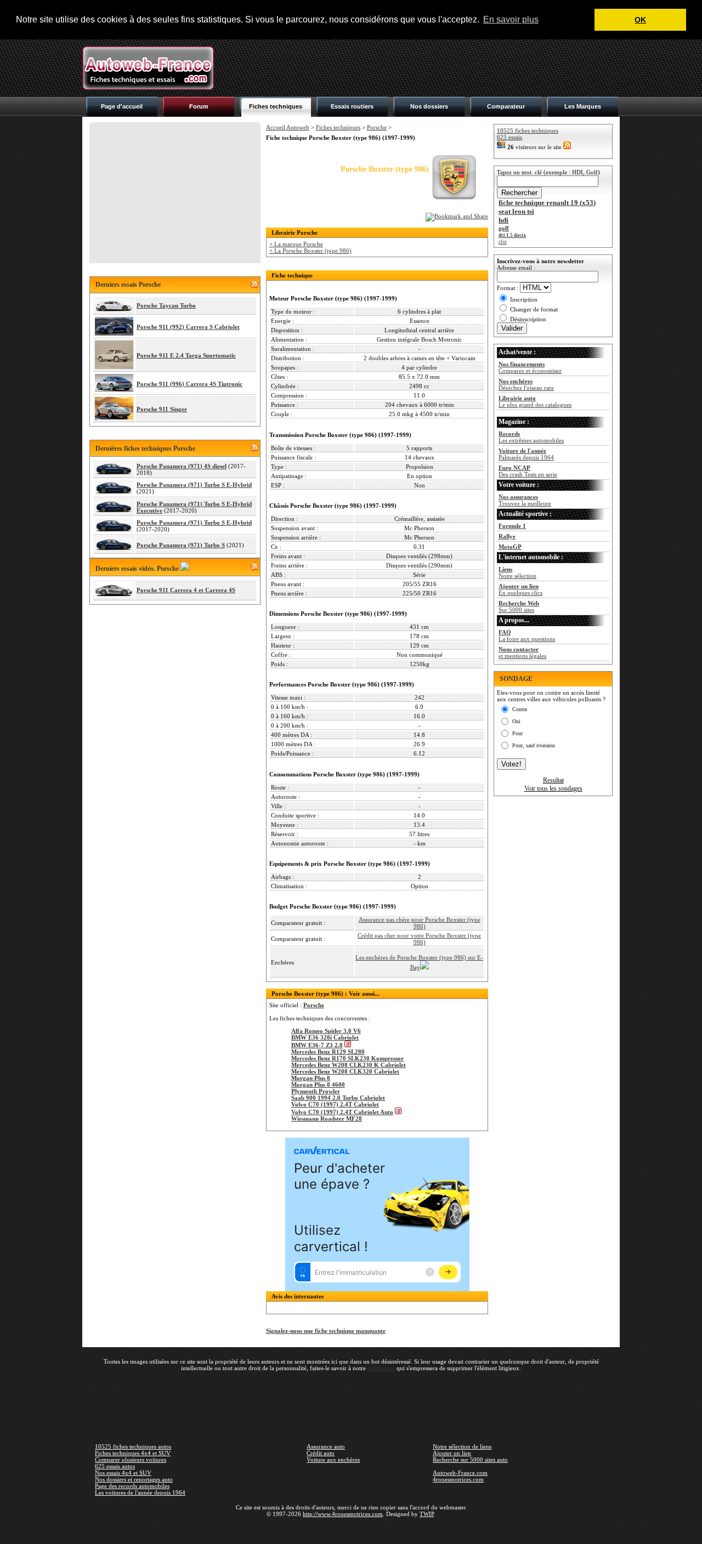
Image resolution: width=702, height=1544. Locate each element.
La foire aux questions (527, 635)
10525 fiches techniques (527, 130)
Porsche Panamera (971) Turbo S (181, 545)
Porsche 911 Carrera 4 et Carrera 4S (186, 590)
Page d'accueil (122, 106)
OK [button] (640, 19)
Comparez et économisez (530, 367)
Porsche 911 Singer (162, 409)
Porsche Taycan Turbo (166, 305)
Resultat (553, 780)
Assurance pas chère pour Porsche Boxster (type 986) (419, 922)
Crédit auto (321, 1453)
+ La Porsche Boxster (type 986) (310, 250)
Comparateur (506, 106)
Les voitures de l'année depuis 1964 (140, 1492)
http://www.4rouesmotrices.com (343, 1514)
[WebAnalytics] (351, 1529)
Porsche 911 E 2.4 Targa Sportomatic (186, 355)
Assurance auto (326, 1446)
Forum (198, 106)
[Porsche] (454, 198)
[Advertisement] (420, 68)
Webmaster (381, 1368)
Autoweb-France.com (460, 1472)
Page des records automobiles (132, 1486)
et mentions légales (522, 652)
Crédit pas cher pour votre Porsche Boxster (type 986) (419, 938)
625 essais (509, 137)
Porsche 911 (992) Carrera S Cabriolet (188, 326)
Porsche (377, 127)
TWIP (427, 1514)
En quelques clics (520, 589)
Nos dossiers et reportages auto (134, 1479)
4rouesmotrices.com (458, 1479)
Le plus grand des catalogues (535, 401)
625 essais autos (115, 1466)
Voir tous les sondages (553, 788)
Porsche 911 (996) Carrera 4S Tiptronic (189, 384)
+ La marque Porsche (296, 244)
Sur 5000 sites (519, 606)
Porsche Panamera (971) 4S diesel (182, 466)
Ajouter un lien (452, 1453)
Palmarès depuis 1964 (526, 454)
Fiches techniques (275, 106)
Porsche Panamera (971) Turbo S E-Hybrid (194, 484)
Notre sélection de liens (462, 1446)
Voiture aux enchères (333, 1459)
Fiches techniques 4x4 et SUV (133, 1453)
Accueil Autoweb (287, 127)
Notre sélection (517, 572)
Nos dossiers (429, 106)
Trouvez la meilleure (525, 500)
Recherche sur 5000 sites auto (470, 1459)
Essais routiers (352, 106)
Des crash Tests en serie (528, 471)
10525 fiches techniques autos (133, 1446)
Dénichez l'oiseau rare (526, 384)
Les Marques (582, 106)
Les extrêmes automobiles (531, 437)
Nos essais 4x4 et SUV (123, 1472)
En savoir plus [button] (511, 19)
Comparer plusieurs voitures (130, 1459)
